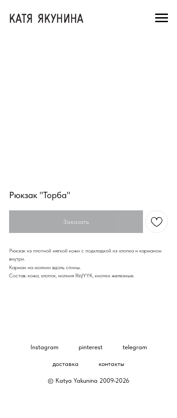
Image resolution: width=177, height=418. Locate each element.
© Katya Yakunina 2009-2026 (88, 380)
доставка (66, 363)
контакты (111, 363)
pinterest (91, 347)
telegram (135, 347)
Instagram (44, 347)
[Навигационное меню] (161, 18)
